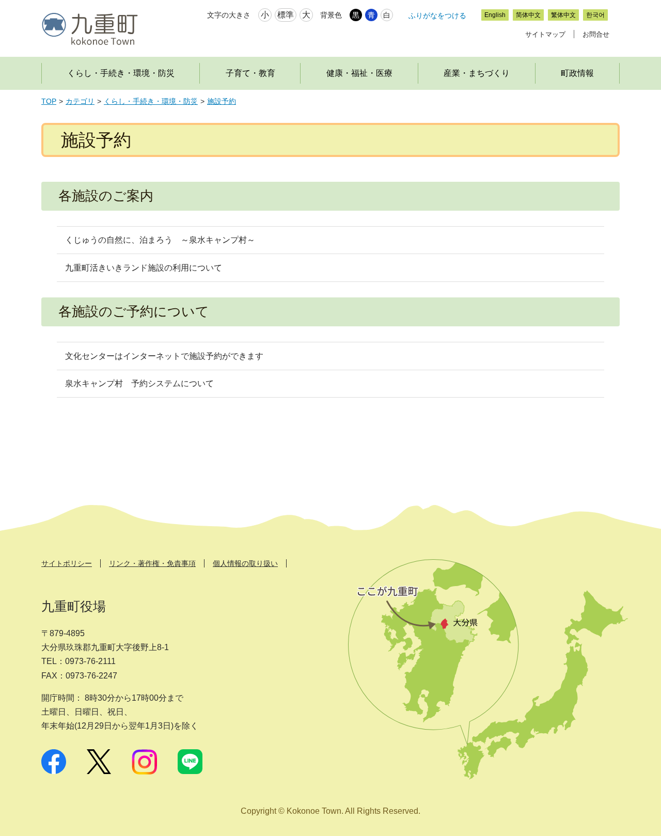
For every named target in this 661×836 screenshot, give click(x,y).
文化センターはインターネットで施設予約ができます (164, 356)
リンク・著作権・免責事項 (152, 563)
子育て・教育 (250, 73)
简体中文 (528, 15)
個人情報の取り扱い (245, 563)
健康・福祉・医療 (359, 73)
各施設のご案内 (105, 195)
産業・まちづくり (477, 73)
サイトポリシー (66, 563)
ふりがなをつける (437, 15)
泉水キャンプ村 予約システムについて (139, 383)
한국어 (595, 15)
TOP (48, 101)
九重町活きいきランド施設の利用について (143, 267)
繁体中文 (563, 15)
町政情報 (577, 73)
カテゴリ (80, 101)
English (495, 15)
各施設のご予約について (133, 311)
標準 (285, 14)
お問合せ (596, 34)
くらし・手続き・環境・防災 (121, 73)
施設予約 (221, 101)
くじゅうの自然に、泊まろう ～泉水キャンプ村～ (160, 239)
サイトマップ (545, 34)
